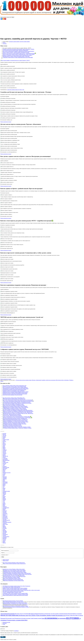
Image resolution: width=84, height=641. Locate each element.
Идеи (4, 438)
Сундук (4, 539)
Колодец (4, 441)
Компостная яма (6, 467)
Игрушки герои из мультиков (22, 613)
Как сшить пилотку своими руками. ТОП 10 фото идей (13, 397)
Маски (4, 504)
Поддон (4, 451)
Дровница (5, 477)
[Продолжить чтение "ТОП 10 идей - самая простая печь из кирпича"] (12, 415)
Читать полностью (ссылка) (5, 121)
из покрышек (62, 618)
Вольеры (4, 508)
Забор (4, 445)
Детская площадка (6, 520)
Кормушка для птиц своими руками (53, 613)
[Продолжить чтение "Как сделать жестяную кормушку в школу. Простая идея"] (14, 563)
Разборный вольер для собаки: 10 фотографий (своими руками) (15, 392)
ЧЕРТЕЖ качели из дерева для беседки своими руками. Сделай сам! (16, 56)
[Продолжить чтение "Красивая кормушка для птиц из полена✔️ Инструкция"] (14, 576)
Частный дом (5, 456)
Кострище (5, 476)
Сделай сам (5, 458)
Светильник (5, 482)
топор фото (24, 620)
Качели (4, 457)
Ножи (4, 505)
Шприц (4, 526)
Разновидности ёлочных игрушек (23, 618)
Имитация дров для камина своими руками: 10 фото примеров (15, 406)
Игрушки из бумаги (34, 613)
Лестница (5, 532)
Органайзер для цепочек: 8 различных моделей (12, 424)
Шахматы (5, 521)
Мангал (4, 469)
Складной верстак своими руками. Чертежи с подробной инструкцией (16, 402)
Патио (4, 470)
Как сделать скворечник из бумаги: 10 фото (11, 577)
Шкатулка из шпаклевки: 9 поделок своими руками (13, 579)
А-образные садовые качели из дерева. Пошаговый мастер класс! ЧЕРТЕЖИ (18, 57)
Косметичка (65, 613)
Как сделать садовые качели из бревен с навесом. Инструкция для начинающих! (18, 51)
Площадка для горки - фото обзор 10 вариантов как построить (15, 393)
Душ (4, 465)
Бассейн (4, 533)
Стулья (4, 473)
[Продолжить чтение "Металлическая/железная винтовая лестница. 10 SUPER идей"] (15, 419)
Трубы (4, 440)
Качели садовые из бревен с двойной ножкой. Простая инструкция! (16, 52)
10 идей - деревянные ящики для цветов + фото (12, 592)
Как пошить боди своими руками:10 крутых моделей (13, 591)
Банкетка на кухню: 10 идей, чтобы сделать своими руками (14, 386)
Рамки (4, 509)
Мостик (4, 542)
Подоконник (5, 534)
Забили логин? (6, 560)
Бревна (4, 484)
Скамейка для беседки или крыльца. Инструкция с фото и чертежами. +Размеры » (57, 380)
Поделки (4, 463)
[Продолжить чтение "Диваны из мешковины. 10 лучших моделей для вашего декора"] (15, 421)
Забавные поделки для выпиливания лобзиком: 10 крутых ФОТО (15, 391)
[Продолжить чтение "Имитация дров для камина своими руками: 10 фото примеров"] (15, 407)
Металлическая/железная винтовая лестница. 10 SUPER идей (15, 418)
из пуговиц (73, 617)
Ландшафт (5, 531)
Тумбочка (5, 523)
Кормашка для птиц (6, 472)
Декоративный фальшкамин (7, 613)
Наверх (1, 381)
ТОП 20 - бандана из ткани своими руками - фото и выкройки (15, 589)
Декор (4, 448)
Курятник (5, 466)
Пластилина (5, 513)
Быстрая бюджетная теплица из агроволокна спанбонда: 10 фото (15, 605)
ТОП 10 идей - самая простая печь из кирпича (12, 414)
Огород (4, 454)
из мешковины (51, 618)
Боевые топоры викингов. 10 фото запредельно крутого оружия (15, 595)
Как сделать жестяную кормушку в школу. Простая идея (14, 562)
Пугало (4, 444)
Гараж (4, 529)
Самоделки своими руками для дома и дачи (15, 89)
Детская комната (6, 536)
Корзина (4, 492)
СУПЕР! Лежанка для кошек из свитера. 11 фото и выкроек (14, 408)
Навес (4, 541)
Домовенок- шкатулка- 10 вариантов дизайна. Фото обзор (14, 422)
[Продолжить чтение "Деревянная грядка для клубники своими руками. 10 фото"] (14, 572)
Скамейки (5, 449)
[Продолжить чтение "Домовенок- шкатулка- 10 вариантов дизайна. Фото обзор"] (14, 423)
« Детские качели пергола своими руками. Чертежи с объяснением (28, 380)
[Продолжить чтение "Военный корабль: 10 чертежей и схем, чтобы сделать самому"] (15, 603)
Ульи (4, 442)
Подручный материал (7, 522)
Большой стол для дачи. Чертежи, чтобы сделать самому (14, 569)
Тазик (4, 489)
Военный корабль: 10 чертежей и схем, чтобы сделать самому (15, 602)
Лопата (4, 540)
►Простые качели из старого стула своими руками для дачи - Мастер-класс (17, 412)
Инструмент (5, 481)
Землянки (5, 478)
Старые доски (5, 462)
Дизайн (4, 494)
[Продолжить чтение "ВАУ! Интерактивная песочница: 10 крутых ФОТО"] (13, 601)
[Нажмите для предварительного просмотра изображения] (15, 60)
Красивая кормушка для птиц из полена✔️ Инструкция (13, 575)
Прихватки (3, 618)
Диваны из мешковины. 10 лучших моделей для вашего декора (15, 420)
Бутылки (4, 433)
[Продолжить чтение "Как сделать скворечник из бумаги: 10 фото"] (12, 578)
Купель (4, 496)
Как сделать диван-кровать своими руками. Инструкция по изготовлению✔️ (18, 399)
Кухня (4, 471)
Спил (4, 490)
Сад (3, 487)
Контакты (5, 623)
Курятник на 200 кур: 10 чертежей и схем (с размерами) (13, 390)
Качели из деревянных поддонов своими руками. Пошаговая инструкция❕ (18, 55)
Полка (4, 480)
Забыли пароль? (6, 559)
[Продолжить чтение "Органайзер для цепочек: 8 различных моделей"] (12, 425)
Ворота (4, 455)
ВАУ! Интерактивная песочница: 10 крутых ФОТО (13, 600)
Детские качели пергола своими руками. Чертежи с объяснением (15, 50)
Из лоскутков (5, 517)
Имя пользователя (4, 550)
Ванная (4, 498)
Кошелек (70, 613)
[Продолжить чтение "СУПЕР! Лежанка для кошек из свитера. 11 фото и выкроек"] (15, 409)
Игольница (5, 516)
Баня (4, 495)
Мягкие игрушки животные (9, 615)
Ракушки (4, 511)
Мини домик (5, 524)
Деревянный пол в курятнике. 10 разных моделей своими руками (15, 388)
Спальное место (6, 507)
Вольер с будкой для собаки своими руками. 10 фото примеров (15, 588)
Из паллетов (5, 459)
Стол (4, 501)
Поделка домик (69, 615)
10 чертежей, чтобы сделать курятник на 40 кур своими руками (15, 593)
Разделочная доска (10, 618)
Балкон (4, 503)
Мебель (4, 447)
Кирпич (4, 443)
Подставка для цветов (78, 615)
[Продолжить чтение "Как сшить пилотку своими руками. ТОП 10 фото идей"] (14, 398)
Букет (4, 525)
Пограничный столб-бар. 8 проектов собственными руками (14, 389)
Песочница (5, 468)
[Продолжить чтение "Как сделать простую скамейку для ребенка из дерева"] (14, 405)
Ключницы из (42, 613)
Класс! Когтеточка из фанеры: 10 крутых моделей (12, 394)
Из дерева (5, 528)
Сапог (4, 502)
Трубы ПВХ (5, 515)
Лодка (4, 500)
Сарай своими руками (36, 618)
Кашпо (4, 461)
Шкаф (4, 497)
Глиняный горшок (6, 491)
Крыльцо (4, 538)
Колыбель (5, 537)
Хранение (5, 506)
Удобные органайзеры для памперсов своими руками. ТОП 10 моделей (17, 573)
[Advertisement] (42, 28)
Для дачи (4, 435)
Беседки (4, 434)
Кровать (4, 499)
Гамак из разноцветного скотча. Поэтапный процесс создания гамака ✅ (17, 416)
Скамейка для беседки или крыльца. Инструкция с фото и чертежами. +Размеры (18, 49)
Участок (4, 450)
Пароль (2, 552)
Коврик (4, 514)
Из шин (4, 436)
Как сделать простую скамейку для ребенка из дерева (13, 404)
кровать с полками (16, 620)
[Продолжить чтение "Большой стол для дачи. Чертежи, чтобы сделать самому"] (14, 570)
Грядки (4, 437)
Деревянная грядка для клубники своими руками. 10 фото (14, 571)
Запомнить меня (4, 554)
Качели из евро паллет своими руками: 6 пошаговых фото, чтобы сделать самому (19, 54)
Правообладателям (6, 622)
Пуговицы (5, 510)
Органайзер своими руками (47, 615)
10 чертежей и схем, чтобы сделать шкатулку (11, 587)
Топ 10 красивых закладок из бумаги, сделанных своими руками (15, 594)
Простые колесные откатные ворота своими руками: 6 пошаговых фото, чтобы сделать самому (21, 590)
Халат (43, 618)
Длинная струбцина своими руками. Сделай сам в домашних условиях (16, 426)
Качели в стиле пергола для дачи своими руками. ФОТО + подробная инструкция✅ (19, 53)
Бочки (4, 474)
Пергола (4, 493)
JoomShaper (16, 630)
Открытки (5, 512)
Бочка (4, 446)
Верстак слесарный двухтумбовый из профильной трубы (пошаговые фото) (17, 410)
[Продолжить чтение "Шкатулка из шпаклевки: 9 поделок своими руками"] (13, 580)
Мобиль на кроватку (77, 613)
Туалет (4, 464)
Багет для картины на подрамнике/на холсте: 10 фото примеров (15, 387)
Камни (4, 488)
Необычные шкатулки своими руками (29, 615)
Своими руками (6, 439)
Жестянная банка (6, 460)
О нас (4, 624)
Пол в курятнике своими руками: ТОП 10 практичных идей (14, 385)
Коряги (4, 483)
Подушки (4, 519)
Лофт (4, 479)
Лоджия (4, 535)
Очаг (4, 475)
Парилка (4, 527)
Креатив (4, 530)
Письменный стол (60, 615)
